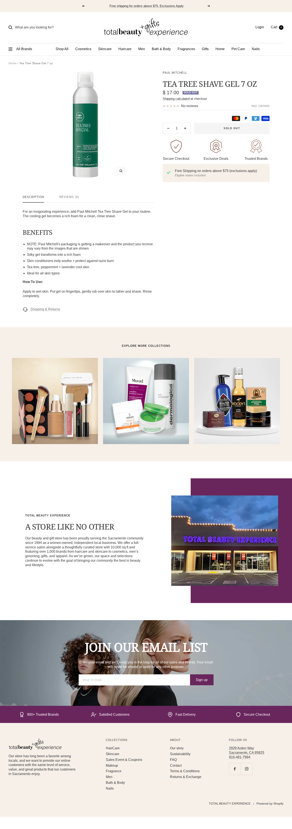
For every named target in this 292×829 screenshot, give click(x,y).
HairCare (113, 748)
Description (33, 197)
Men (141, 49)
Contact (176, 765)
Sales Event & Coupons (124, 760)
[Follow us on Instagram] (246, 769)
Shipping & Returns (45, 309)
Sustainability (180, 754)
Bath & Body (161, 49)
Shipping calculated (176, 98)
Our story (177, 748)
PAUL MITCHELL (175, 72)
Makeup (112, 765)
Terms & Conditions (185, 771)
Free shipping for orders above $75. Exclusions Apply (146, 6)
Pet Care (238, 49)
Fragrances (186, 49)
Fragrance (113, 771)
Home (220, 49)
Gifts (205, 49)
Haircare (124, 49)
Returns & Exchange (185, 777)
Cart (276, 27)
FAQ (173, 760)
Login (259, 27)
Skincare (105, 49)
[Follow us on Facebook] (235, 769)
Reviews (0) (69, 197)
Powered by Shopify (270, 803)
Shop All (62, 49)
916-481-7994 (239, 757)
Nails (256, 49)
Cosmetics (83, 49)
